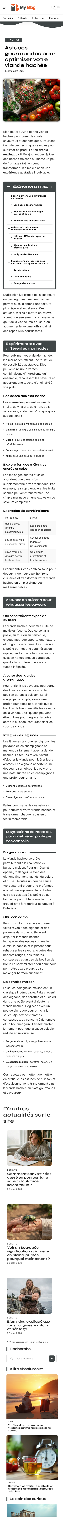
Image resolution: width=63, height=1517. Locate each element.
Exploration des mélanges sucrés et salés (28, 212)
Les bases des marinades (28, 205)
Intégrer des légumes (26, 254)
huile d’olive (22, 423)
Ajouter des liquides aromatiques (25, 246)
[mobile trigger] (6, 7)
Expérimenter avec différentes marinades (28, 196)
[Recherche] (48, 7)
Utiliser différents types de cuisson (29, 237)
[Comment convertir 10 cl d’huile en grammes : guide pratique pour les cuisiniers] (32, 1460)
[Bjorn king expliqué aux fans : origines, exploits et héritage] (29, 1295)
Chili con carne (22, 276)
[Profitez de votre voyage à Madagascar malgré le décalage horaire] (32, 1399)
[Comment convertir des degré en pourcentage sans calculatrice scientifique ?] (29, 1148)
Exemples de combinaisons (29, 220)
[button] (53, 1342)
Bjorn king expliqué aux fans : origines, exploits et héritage (28, 1325)
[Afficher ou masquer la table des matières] (50, 187)
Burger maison (22, 270)
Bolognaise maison (25, 283)
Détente (12, 1170)
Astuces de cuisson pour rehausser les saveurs (25, 228)
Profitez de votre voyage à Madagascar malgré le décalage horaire (29, 1428)
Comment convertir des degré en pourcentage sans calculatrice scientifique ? (29, 1179)
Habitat (13, 40)
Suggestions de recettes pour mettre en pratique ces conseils (29, 262)
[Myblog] (23, 7)
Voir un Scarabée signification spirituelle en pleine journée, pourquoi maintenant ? (28, 1253)
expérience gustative (18, 172)
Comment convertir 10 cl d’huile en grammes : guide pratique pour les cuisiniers (30, 1489)
